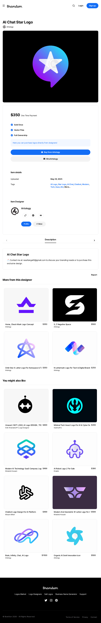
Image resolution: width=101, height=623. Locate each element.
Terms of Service (73, 617)
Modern (85, 184)
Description (50, 239)
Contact (94, 617)
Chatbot (77, 184)
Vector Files (19, 130)
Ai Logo (53, 184)
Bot (62, 187)
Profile (26, 224)
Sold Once (18, 125)
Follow (39, 224)
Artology (10, 27)
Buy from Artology (52, 152)
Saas (57, 187)
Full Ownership (20, 135)
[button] (94, 240)
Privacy (85, 617)
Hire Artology (52, 159)
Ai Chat (70, 184)
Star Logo (62, 184)
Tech (52, 187)
